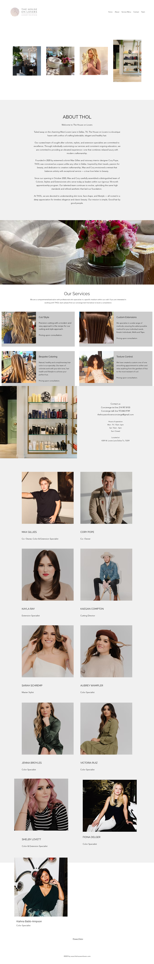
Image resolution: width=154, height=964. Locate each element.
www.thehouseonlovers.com (81, 956)
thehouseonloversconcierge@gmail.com (116, 414)
